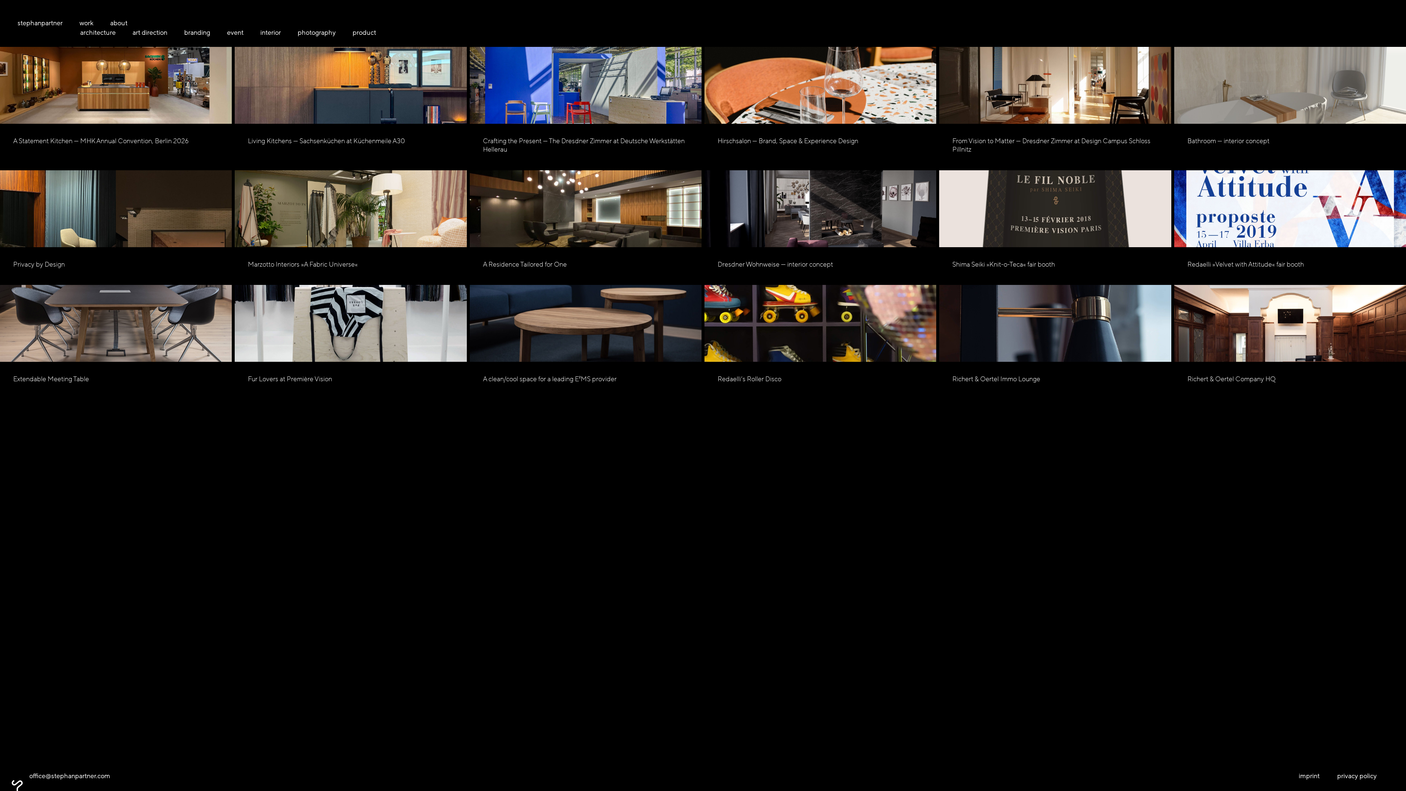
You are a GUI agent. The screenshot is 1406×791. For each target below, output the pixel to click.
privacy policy (1357, 776)
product (364, 33)
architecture (98, 33)
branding (197, 33)
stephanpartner (40, 23)
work (86, 23)
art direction (150, 33)
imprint (1309, 776)
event (235, 33)
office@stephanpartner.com (69, 776)
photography (317, 33)
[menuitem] (46, 23)
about (118, 23)
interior (270, 33)
